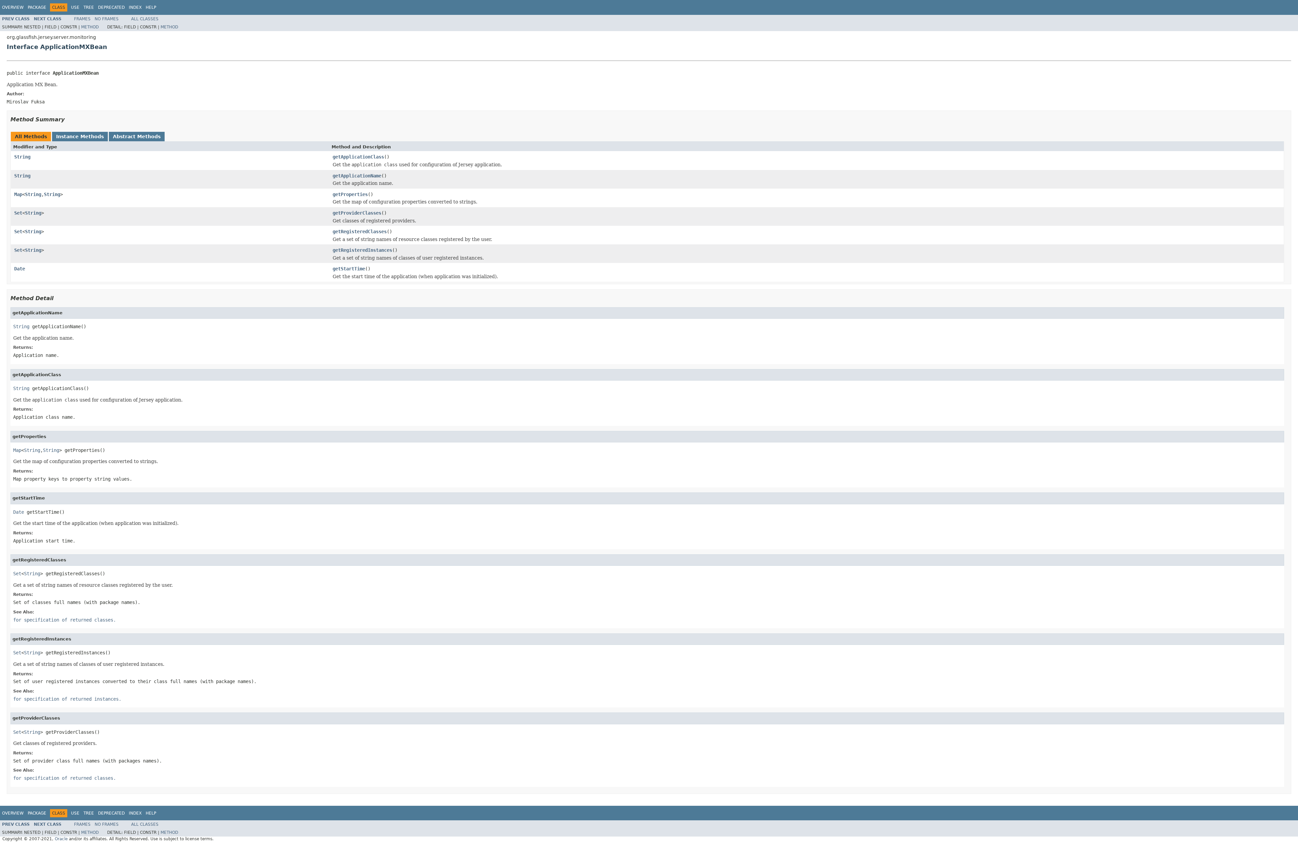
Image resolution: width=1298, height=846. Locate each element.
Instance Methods (80, 136)
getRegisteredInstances (362, 250)
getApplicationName (357, 175)
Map (18, 194)
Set (18, 213)
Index (135, 7)
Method (90, 27)
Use (75, 7)
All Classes (145, 19)
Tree (88, 7)
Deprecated (111, 7)
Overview (13, 7)
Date (19, 268)
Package (37, 7)
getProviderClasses (357, 213)
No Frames (107, 19)
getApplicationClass (358, 157)
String (22, 157)
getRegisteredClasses (360, 231)
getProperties (350, 194)
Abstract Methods (137, 136)
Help (151, 7)
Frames (82, 19)
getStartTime (349, 268)
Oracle (61, 839)
